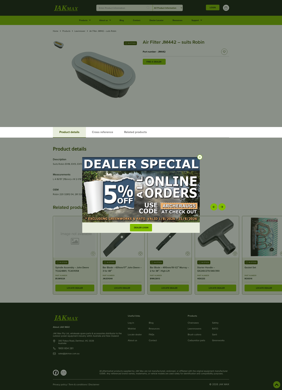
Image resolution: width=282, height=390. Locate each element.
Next (222, 206)
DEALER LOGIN (141, 227)
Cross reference (102, 132)
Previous (213, 206)
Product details (69, 132)
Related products (135, 132)
